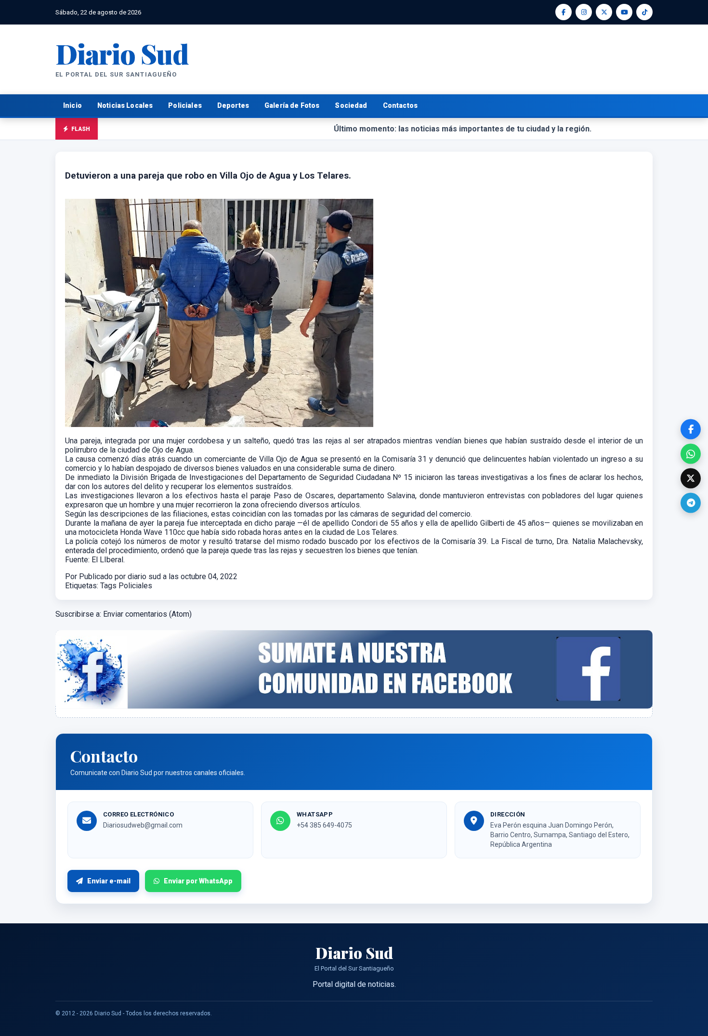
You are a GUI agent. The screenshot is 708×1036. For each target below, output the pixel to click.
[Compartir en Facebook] (691, 429)
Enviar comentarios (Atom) (147, 614)
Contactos (400, 105)
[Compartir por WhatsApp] (691, 454)
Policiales (185, 105)
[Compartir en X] (691, 478)
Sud (122, 53)
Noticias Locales (125, 105)
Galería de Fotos (291, 105)
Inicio (72, 105)
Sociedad (351, 105)
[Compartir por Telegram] (691, 503)
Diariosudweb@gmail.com (143, 825)
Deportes (233, 105)
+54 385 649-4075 (324, 825)
